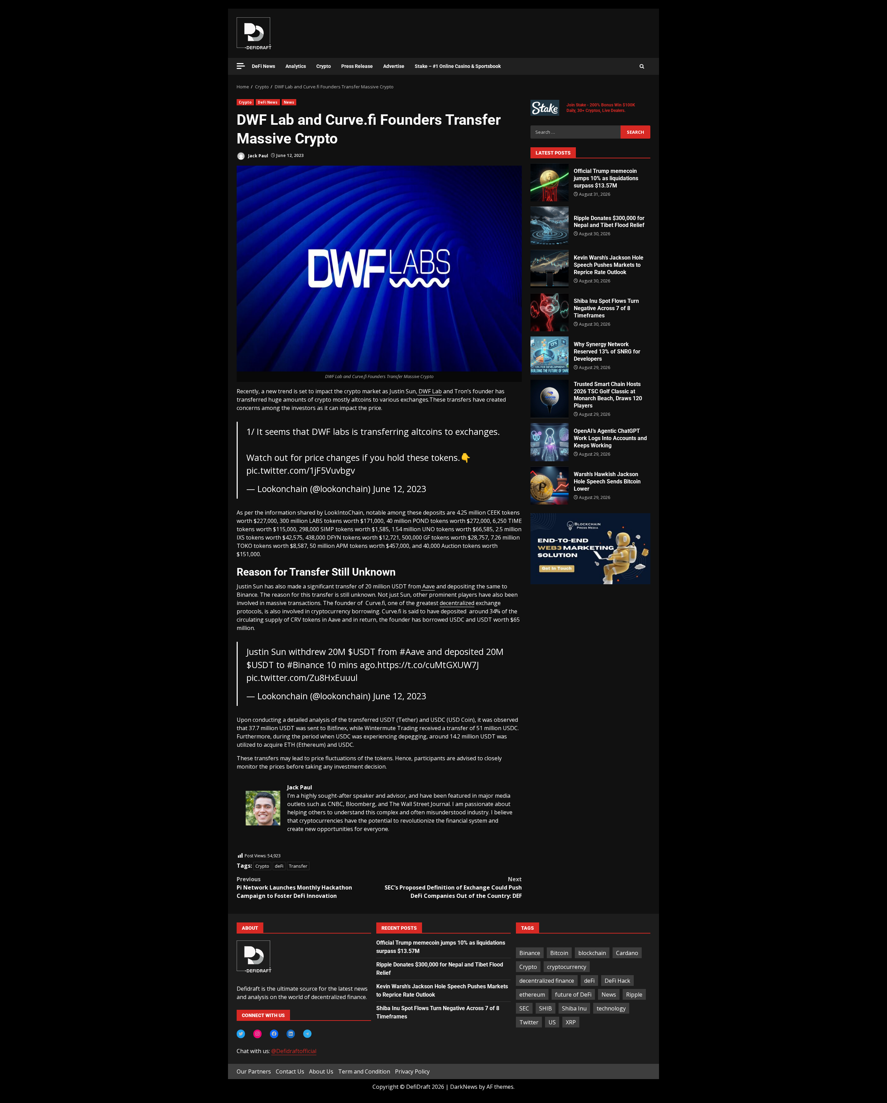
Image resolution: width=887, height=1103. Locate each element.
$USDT (361, 651)
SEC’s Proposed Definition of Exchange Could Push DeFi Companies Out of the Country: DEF (453, 887)
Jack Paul (257, 155)
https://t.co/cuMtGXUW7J (428, 665)
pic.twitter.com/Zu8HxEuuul (302, 677)
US (552, 1022)
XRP (571, 1022)
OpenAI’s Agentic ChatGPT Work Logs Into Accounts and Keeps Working (549, 442)
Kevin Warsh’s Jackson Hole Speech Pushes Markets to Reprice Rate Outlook (549, 269)
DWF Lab (429, 391)
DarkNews (463, 1087)
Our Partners (254, 1071)
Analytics (296, 66)
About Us (321, 1071)
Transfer (298, 866)
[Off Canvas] (241, 66)
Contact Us (290, 1071)
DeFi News (263, 66)
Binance (529, 953)
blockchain (592, 953)
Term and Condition (364, 1071)
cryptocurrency (566, 967)
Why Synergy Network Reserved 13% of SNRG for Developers (549, 355)
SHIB (545, 1008)
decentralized (457, 603)
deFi (279, 866)
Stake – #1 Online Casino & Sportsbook (458, 66)
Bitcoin (559, 953)
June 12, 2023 (399, 488)
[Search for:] (575, 132)
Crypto (323, 66)
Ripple (634, 994)
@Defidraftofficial (293, 1051)
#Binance (305, 665)
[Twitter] (241, 1034)
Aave (428, 586)
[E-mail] (249, 848)
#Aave (411, 651)
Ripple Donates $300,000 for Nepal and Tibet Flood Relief (549, 226)
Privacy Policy (412, 1071)
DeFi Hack (617, 980)
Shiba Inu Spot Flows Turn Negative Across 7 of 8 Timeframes (549, 312)
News (289, 102)
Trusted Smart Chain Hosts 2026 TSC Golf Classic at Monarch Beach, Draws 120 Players (549, 399)
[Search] (642, 66)
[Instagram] (257, 1034)
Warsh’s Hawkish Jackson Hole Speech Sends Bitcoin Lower (549, 485)
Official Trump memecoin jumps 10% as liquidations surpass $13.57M (549, 182)
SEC (524, 1008)
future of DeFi (573, 994)
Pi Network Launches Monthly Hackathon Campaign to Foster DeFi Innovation (294, 887)
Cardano (627, 953)
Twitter (528, 1022)
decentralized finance (546, 980)
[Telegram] (307, 1034)
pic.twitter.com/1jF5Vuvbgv (300, 470)
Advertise (393, 66)
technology (611, 1008)
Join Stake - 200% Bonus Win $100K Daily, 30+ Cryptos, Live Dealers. (601, 108)
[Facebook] (274, 1034)
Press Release (357, 66)
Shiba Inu (574, 1008)
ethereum (532, 994)
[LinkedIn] (291, 1034)
